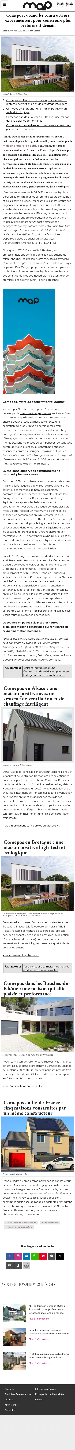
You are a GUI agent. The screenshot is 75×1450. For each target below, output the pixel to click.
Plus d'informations (39, 1318)
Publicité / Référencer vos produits (18, 1397)
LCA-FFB (49, 242)
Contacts (9, 1389)
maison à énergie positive (21, 145)
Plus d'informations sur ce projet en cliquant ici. (31, 825)
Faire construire (50, 1222)
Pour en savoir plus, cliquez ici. (21, 955)
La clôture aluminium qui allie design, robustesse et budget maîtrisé (49, 1356)
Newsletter (10, 1410)
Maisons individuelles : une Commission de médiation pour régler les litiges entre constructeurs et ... (46, 671)
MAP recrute (11, 1405)
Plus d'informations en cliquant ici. (23, 1086)
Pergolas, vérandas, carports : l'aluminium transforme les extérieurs (49, 1332)
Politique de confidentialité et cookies (49, 1397)
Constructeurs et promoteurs (21, 1222)
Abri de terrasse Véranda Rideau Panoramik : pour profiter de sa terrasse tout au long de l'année (47, 1309)
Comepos (36, 409)
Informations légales (45, 1389)
